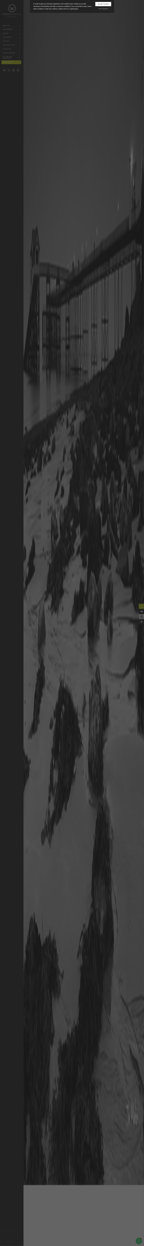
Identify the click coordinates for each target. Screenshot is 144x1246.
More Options (103, 9)
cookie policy (73, 9)
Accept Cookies (103, 4)
